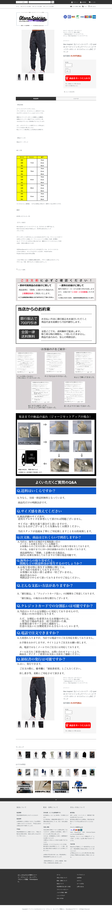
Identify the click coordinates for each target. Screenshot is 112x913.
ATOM (61, 898)
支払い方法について (62, 877)
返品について (60, 883)
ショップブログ (61, 895)
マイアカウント (81, 874)
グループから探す (38, 6)
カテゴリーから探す (26, 6)
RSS (58, 898)
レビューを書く (22, 269)
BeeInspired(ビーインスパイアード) (74, 34)
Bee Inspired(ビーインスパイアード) (77, 35)
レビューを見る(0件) (69, 91)
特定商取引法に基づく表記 (64, 886)
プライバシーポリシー (62, 889)
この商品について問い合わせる (74, 83)
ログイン (79, 880)
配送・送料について (62, 880)
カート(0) (93, 2)
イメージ (76, 98)
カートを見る (80, 883)
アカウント (75, 2)
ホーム (17, 6)
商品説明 (35, 98)
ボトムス (70, 30)
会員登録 (84, 2)
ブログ (85, 6)
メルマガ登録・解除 (76, 6)
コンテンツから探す (49, 6)
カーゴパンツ (78, 30)
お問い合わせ (93, 6)
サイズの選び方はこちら (72, 85)
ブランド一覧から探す (74, 32)
